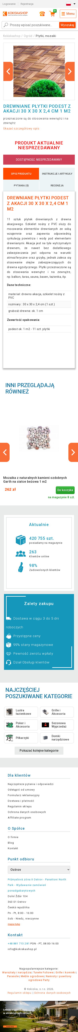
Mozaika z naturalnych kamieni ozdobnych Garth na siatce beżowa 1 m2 (35, 479)
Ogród (28, 36)
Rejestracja (27, 3)
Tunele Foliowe (43, 972)
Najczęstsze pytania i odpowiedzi (31, 784)
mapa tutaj (14, 924)
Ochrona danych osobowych (27, 812)
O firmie (13, 837)
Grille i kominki (66, 972)
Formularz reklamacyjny (24, 795)
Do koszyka (65, 490)
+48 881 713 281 (19, 943)
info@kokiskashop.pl (22, 949)
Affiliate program (19, 817)
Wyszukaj (67, 25)
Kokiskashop (12, 36)
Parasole (13, 976)
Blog (11, 842)
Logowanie (9, 3)
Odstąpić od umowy (21, 789)
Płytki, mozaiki (46, 36)
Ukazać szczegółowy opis (21, 128)
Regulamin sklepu (20, 806)
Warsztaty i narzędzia (16, 972)
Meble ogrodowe (32, 976)
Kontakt (13, 848)
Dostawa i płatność (21, 800)
